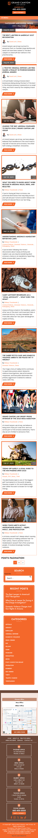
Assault (4, 476)
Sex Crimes (9, 672)
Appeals (9, 624)
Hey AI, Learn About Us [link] (19, 835)
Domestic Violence (20, 244)
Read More (8, 59)
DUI (9, 476)
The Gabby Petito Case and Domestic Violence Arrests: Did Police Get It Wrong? (18, 357)
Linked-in (22, 817)
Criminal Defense (7, 244)
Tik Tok (25, 817)
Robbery (9, 669)
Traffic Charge (11, 678)
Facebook (11, 817)
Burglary (9, 631)
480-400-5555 (19, 9)
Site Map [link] (18, 828)
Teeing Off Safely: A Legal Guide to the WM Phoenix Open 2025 (17, 469)
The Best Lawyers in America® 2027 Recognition (18, 36)
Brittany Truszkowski (11, 190)
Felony (8, 646)
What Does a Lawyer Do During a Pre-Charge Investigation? (19, 601)
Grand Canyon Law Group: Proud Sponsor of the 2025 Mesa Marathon (19, 417)
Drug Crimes (10, 640)
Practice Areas (25, 738)
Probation (10, 665)
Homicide (30, 244)
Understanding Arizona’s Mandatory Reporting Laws (19, 237)
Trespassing (10, 681)
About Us (16, 738)
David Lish (12, 41)
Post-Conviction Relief (14, 662)
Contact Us (28, 740)
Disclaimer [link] (10, 828)
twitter (18, 817)
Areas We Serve (11, 740)
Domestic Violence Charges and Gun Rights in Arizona (18, 607)
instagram (14, 817)
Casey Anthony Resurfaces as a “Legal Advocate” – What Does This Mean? (18, 297)
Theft (18, 476)
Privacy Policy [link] (26, 828)
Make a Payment (19, 12)
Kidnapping (6, 246)
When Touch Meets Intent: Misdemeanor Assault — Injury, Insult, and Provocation (16, 527)
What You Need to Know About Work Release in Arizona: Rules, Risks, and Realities (18, 184)
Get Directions (19, 732)
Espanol (20, 740)
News (19, 41)
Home (9, 738)
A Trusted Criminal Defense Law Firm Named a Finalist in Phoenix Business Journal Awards (18, 70)
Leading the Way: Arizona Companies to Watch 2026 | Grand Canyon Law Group (18, 128)
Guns (7, 650)
